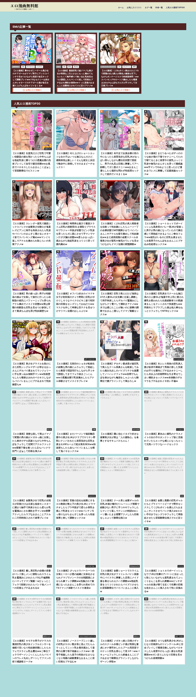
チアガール (30, 66)
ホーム (121, 7)
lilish (58, 66)
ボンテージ (126, 66)
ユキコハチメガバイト (108, 66)
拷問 (134, 66)
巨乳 (69, 66)
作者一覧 (159, 7)
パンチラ (39, 66)
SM (23, 66)
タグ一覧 (148, 7)
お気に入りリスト (134, 7)
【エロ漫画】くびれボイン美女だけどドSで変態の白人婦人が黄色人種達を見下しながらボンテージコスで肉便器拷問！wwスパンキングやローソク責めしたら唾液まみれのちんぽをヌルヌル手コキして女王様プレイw (120, 78)
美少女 (76, 66)
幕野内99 (16, 66)
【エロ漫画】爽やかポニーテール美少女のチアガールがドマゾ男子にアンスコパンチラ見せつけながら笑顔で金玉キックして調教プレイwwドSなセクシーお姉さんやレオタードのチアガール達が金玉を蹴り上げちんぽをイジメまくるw (31, 78)
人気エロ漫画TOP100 (175, 7)
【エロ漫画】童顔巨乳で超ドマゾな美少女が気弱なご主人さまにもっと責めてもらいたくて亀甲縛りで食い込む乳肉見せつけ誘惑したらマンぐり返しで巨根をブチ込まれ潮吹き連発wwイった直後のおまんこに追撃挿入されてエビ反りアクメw (75, 78)
